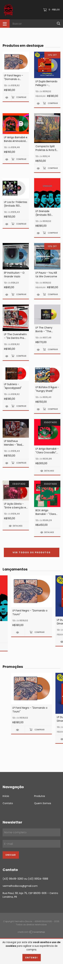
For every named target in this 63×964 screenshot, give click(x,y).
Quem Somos (42, 803)
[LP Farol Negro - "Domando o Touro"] (7, 97)
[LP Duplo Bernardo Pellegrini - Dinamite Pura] (38, 103)
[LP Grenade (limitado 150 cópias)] (38, 233)
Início (6, 796)
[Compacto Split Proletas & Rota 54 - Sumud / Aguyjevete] (38, 168)
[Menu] (5, 23)
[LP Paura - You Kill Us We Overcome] (38, 295)
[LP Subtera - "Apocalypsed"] (7, 406)
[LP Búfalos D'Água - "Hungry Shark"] (38, 409)
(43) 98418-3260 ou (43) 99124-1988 (25, 878)
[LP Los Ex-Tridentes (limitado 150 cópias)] (7, 224)
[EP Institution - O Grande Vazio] (7, 295)
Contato (8, 803)
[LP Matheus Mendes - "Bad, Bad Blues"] (7, 463)
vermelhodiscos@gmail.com (20, 886)
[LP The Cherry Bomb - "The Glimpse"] (38, 350)
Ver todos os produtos (32, 552)
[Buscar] (58, 23)
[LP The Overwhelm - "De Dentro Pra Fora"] (7, 356)
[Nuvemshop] (32, 932)
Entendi (31, 957)
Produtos (39, 796)
